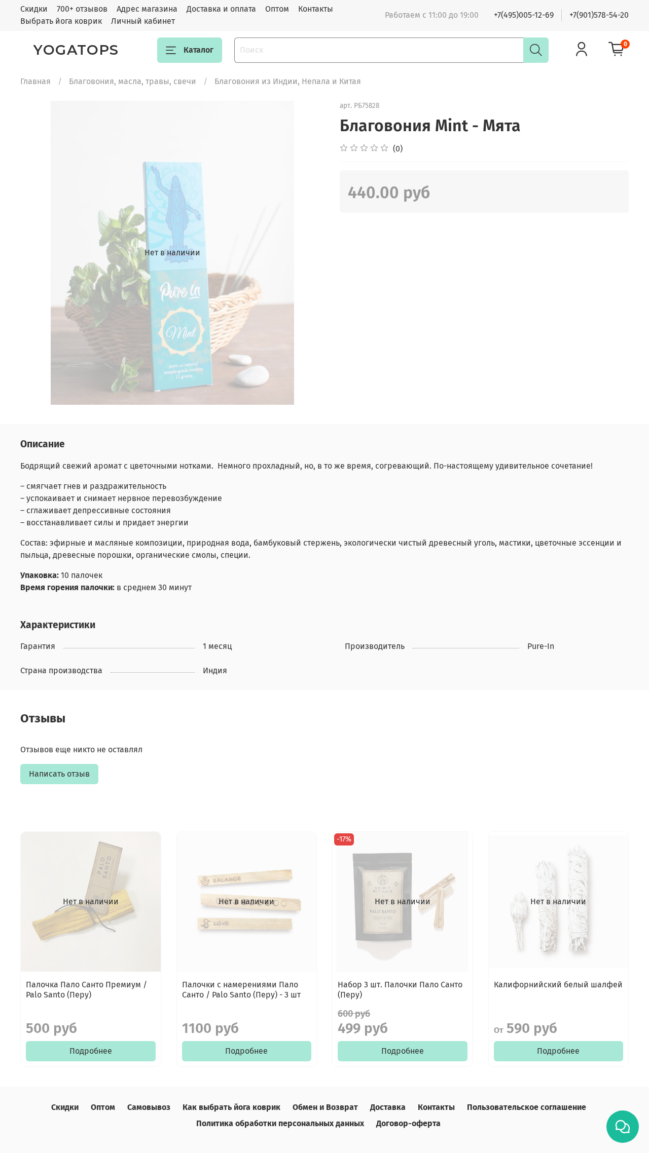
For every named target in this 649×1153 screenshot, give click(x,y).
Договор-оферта (408, 1123)
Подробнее (90, 1051)
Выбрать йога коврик (61, 21)
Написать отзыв (59, 774)
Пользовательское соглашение (526, 1107)
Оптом (277, 9)
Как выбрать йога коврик (231, 1107)
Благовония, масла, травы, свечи (132, 81)
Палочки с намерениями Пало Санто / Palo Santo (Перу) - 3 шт (241, 990)
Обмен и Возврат (325, 1107)
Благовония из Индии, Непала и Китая (287, 81)
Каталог (198, 50)
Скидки (34, 9)
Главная (35, 81)
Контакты (315, 9)
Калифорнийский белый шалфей (558, 984)
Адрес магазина (147, 9)
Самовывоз (148, 1107)
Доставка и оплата (221, 9)
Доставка (388, 1107)
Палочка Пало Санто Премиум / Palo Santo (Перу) (86, 990)
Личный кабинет (143, 21)
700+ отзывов (82, 9)
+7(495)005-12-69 (524, 15)
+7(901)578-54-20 (599, 15)
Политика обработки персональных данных (280, 1123)
